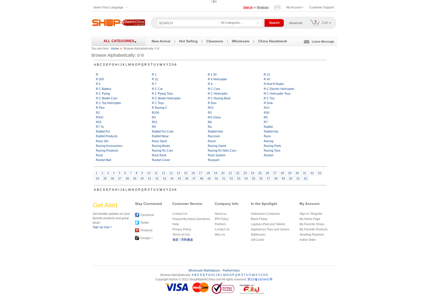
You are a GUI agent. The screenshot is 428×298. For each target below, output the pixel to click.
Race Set (102, 141)
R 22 (267, 74)
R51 (155, 122)
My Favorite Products (313, 229)
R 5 (98, 84)
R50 (99, 122)
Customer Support (321, 7)
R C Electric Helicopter (279, 89)
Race (267, 136)
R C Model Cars (106, 98)
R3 (210, 112)
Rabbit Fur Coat (162, 131)
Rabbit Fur (103, 131)
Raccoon (214, 136)
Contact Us (179, 214)
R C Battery (103, 89)
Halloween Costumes (265, 214)
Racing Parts (272, 146)
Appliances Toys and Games (270, 229)
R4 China (214, 117)
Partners (220, 224)
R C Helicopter (218, 93)
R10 (266, 107)
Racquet (213, 160)
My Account (294, 7)
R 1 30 (212, 74)
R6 (210, 122)
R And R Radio (274, 84)
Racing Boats (161, 146)
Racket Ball (103, 160)
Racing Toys (272, 150)
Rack (99, 155)
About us (221, 214)
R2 (98, 112)
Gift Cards (257, 240)
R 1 (154, 74)
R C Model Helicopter (166, 98)
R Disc (212, 103)
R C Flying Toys (162, 93)
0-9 (174, 64)
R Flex (100, 107)
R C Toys (158, 103)
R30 (266, 112)
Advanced (295, 23)
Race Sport (159, 141)
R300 (99, 117)
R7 (266, 122)
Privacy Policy (181, 229)
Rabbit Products (106, 136)
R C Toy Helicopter (108, 103)
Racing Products (107, 150)
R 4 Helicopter (217, 79)
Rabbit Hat (271, 131)
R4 (154, 117)
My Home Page (309, 219)
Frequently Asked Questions (191, 219)
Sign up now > (102, 227)
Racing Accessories (109, 146)
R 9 (210, 84)
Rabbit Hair (215, 131)
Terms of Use (181, 234)
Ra (210, 127)
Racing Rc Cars (162, 150)
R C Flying (103, 93)
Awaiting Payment (311, 234)
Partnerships (231, 270)
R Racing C (159, 107)
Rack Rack (159, 155)
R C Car (157, 89)
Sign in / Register (310, 214)
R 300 (100, 79)
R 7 (154, 84)
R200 (155, 112)
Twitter (144, 222)
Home (115, 48)
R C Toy (269, 98)
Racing (268, 141)
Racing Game (217, 146)
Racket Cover (161, 160)
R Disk (268, 103)
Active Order (307, 240)
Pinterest (146, 230)
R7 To (100, 127)
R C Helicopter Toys (277, 93)
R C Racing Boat (219, 98)
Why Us (220, 234)
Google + (146, 238)
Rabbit (268, 127)
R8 (154, 127)
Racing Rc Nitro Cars (222, 150)
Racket (268, 155)
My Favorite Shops (311, 224)
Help (175, 224)
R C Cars (214, 89)
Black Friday (259, 219)
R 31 (155, 79)
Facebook (147, 215)
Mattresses (258, 234)
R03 (211, 107)
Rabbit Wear (160, 136)
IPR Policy (222, 219)
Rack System (216, 155)
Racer (212, 141)
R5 (266, 117)
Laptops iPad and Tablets (268, 224)
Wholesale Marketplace (204, 270)
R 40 (267, 79)
